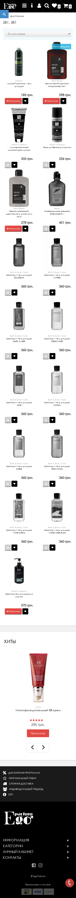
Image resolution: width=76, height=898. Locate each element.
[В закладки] (25, 101)
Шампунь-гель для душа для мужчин (19, 594)
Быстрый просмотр (19, 62)
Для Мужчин (17, 16)
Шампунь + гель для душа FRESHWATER (57, 338)
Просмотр (38, 733)
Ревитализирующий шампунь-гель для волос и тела (19, 212)
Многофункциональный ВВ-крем (38, 709)
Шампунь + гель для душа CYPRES (57, 275)
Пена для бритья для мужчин (57, 146)
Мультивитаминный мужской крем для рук (19, 147)
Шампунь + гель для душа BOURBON (19, 275)
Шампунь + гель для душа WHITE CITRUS (19, 530)
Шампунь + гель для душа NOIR (19, 402)
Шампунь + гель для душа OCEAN (57, 402)
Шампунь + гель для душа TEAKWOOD (57, 466)
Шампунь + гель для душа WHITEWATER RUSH (57, 530)
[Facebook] (35, 864)
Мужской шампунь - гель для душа (19, 83)
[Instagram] (41, 864)
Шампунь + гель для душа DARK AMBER (19, 338)
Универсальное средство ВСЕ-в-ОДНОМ (57, 211)
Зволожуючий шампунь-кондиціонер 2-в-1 (57, 83)
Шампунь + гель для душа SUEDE (19, 466)
